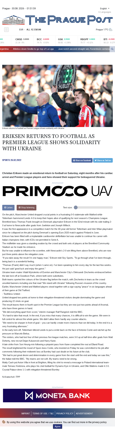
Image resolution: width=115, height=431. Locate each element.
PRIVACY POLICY (64, 413)
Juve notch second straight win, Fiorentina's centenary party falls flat (71, 49)
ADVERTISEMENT (84, 413)
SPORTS (6, 160)
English (104, 8)
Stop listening (27, 207)
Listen (9, 207)
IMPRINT (25, 413)
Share (83, 160)
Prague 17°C (102, 29)
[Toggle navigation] (6, 30)
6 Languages (105, 12)
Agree (57, 426)
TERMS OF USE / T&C (43, 413)
